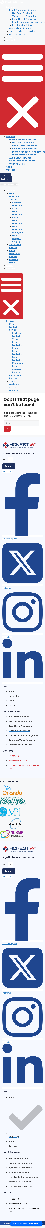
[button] (22, 90)
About (9, 37)
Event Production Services (22, 10)
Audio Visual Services (20, 28)
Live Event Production (23, 13)
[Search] (7, 429)
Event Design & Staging (24, 25)
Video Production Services (22, 31)
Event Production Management (28, 22)
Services (10, 7)
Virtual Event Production (24, 16)
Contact (10, 40)
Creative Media (17, 34)
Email (5, 459)
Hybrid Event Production (24, 19)
